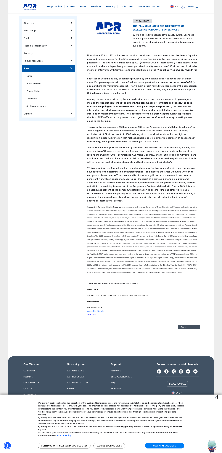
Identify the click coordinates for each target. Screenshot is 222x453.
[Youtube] (188, 371)
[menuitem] (29, 370)
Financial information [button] (35, 45)
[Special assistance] (183, 6)
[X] (174, 371)
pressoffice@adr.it (95, 311)
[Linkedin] (159, 371)
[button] (174, 6)
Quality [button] (28, 38)
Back (183, 327)
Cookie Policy (64, 435)
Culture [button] (28, 113)
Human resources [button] (33, 60)
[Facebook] (166, 371)
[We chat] (195, 371)
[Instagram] (181, 371)
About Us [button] (29, 23)
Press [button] (26, 68)
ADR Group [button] (30, 30)
